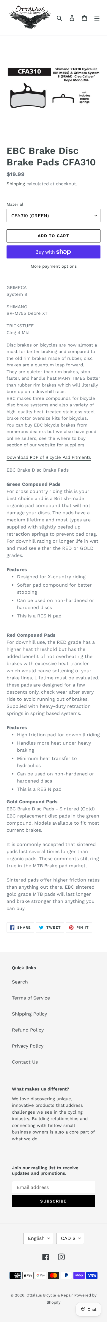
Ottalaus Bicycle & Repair (49, 1295)
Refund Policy (28, 1030)
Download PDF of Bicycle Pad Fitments (49, 457)
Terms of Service (31, 998)
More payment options (54, 266)
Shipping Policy (29, 1014)
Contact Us (25, 1062)
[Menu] (97, 17)
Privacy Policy (27, 1046)
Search (20, 982)
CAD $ (68, 1238)
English (36, 1238)
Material (15, 204)
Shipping (16, 183)
